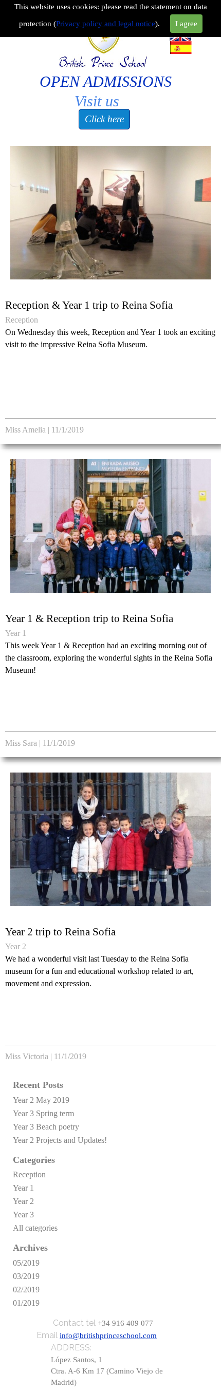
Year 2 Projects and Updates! (60, 1140)
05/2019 (26, 1262)
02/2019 (26, 1289)
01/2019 (26, 1303)
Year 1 (15, 633)
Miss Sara (21, 743)
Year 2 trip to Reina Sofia (60, 932)
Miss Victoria (26, 1056)
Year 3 (23, 1214)
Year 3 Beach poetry (46, 1126)
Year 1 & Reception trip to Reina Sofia (89, 618)
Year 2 (15, 946)
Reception (21, 319)
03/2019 (26, 1276)
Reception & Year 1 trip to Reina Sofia (89, 305)
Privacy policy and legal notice (105, 24)
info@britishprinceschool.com (108, 1335)
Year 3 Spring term (43, 1113)
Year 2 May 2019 (41, 1100)
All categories (35, 1228)
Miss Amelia (25, 429)
